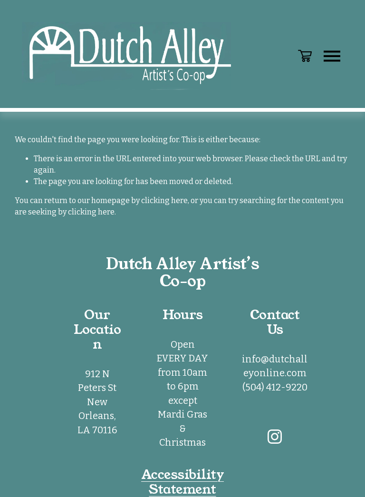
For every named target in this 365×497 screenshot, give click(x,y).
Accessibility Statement (182, 482)
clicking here (164, 200)
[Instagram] (274, 436)
